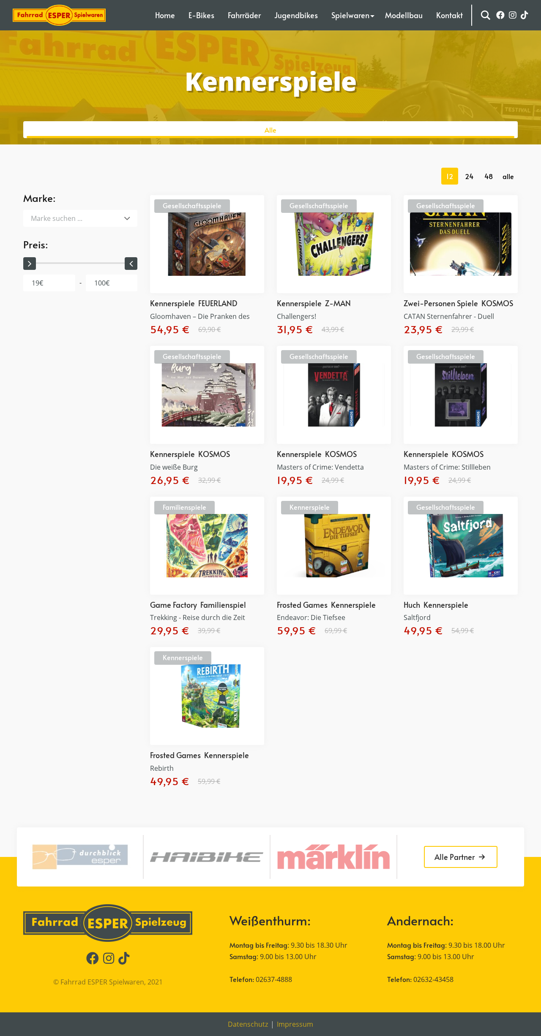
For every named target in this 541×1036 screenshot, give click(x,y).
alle (508, 176)
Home (165, 15)
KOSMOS (497, 303)
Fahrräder (244, 15)
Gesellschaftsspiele (192, 205)
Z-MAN (338, 303)
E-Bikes (201, 15)
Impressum (295, 1024)
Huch (412, 604)
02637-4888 (274, 979)
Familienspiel (223, 604)
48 (488, 176)
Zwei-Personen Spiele (441, 303)
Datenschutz (248, 1024)
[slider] (29, 263)
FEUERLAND (217, 303)
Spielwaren (350, 15)
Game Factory (173, 604)
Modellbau (404, 15)
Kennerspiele (172, 303)
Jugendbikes (296, 15)
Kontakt (449, 15)
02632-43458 (433, 979)
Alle (270, 129)
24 (469, 176)
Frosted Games (302, 604)
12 (449, 176)
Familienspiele (184, 506)
